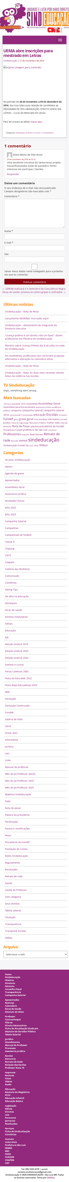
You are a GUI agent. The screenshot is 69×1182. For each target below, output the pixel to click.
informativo (54, 419)
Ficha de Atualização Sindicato (21, 1028)
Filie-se (9, 1022)
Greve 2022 (11, 732)
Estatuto (9, 986)
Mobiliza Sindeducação (18, 794)
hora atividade (40, 419)
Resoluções (11, 869)
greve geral (26, 419)
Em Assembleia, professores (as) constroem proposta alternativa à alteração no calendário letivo (34, 357)
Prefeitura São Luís (15, 1145)
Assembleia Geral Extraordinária (19, 407)
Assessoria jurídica (43, 407)
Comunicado (12, 575)
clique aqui (36, 121)
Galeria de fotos (14, 719)
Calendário (11, 1005)
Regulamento (12, 862)
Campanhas (11, 528)
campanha (16, 410)
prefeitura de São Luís (35, 429)
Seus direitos (12, 903)
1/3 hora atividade (11, 403)
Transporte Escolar (15, 931)
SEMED (8, 1148)
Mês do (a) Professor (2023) (20, 773)
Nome (8, 231)
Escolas (52, 414)
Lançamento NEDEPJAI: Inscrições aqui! (27, 318)
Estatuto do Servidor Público (20, 1031)
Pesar (8, 835)
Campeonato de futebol (18, 534)
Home (8, 974)
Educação (10, 630)
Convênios (11, 582)
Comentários (47, 132)
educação (39, 415)
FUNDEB (9, 1157)
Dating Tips (11, 589)
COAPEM (9, 1160)
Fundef (8, 419)
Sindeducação (10, 60)
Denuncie (10, 1058)
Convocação (27, 415)
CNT (7, 1163)
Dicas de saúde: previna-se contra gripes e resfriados (34, 292)
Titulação (10, 917)
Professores (12, 434)
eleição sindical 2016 (16, 644)
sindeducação (34, 19)
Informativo (11, 739)
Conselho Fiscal (13, 989)
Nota (7, 801)
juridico (7, 422)
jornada (63, 419)
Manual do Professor (16, 1045)
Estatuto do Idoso (14, 1011)
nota (57, 422)
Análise (51, 1177)
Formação (10, 698)
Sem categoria (13, 896)
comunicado (15, 415)
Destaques (20, 132)
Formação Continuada (17, 705)
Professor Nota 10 (14, 1067)
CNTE (8, 555)
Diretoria (10, 983)
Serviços (9, 1128)
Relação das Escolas (15, 1064)
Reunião (14, 441)
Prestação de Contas (16, 849)
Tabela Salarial (13, 1034)
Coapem (9, 562)
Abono (8, 466)
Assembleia (32, 403)
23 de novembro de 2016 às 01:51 (21, 159)
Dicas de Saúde (13, 1008)
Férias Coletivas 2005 (16, 671)
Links (8, 760)
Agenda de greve (14, 473)
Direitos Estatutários (16, 616)
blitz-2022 (10, 507)
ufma (36, 445)
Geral (8, 726)
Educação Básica (14, 1101)
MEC (7, 1151)
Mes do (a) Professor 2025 (19, 780)
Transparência (13, 924)
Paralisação (11, 821)
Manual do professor (16, 767)
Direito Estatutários (16, 1025)
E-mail (8, 242)
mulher (50, 422)
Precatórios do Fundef (17, 842)
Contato (9, 1139)
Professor (10, 1016)
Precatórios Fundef (12, 429)
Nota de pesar (13, 808)
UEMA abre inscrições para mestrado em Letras (28, 53)
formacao (63, 415)
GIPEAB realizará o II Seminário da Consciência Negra (34, 288)
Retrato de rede (14, 876)
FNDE (8, 1154)
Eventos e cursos (33, 132)
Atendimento (12, 1042)
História (9, 980)
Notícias (9, 1002)
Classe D (10, 541)
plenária (35, 426)
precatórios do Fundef (51, 426)
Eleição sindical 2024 (16, 657)
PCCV (7, 1095)
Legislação (10, 1105)
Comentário (11, 196)
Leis (7, 753)
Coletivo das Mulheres (17, 569)
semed (23, 440)
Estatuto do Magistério (17, 1092)
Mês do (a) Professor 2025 (19, 787)
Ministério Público (37, 422)
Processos (10, 1048)
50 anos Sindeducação (17, 459)
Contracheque (13, 1019)
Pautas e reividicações (17, 828)
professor (52, 430)
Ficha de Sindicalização (17, 1131)
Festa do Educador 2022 (18, 678)
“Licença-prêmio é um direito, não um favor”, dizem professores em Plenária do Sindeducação (33, 337)
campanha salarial (32, 410)
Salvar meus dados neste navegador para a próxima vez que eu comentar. (33, 273)
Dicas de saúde (13, 610)
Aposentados (12, 480)
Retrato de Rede (14, 1061)
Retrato (39, 434)
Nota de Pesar (21, 426)
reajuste (25, 434)
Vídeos (43, 445)
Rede (32, 434)
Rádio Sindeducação (16, 855)
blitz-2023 (10, 514)
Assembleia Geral (49, 403)
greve (16, 419)
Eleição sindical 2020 (16, 651)
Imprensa (10, 1072)
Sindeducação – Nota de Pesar (22, 311)
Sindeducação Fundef (14, 445)
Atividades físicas (14, 500)
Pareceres (10, 1117)
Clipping (9, 548)
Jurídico (9, 746)
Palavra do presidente (17, 814)
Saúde (8, 883)
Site (6, 254)
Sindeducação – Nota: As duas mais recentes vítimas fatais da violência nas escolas (34, 374)
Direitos (9, 1111)
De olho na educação (16, 596)
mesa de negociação (20, 423)
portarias (10, 1120)
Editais (9, 623)
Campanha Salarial (15, 521)
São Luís (29, 445)
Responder (13, 174)
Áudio (8, 1084)
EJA (7, 637)
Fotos (8, 1078)
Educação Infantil (14, 1098)
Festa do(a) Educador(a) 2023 (21, 685)
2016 (23, 403)
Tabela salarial (13, 910)
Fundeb (9, 712)
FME (7, 692)
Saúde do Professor (16, 890)
